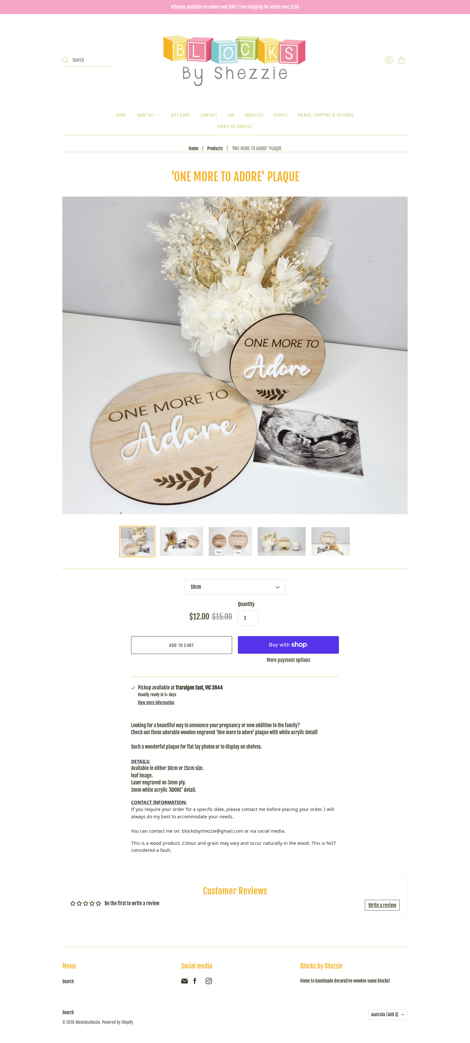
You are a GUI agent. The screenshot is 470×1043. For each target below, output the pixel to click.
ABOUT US (254, 115)
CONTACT (209, 115)
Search (68, 981)
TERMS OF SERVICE (235, 126)
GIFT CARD (181, 115)
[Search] (65, 60)
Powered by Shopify (117, 1022)
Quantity (246, 604)
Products (215, 148)
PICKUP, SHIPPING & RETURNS (326, 115)
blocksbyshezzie (87, 1022)
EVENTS (280, 115)
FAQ (231, 115)
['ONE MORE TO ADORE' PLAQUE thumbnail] (137, 541)
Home (121, 115)
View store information (156, 702)
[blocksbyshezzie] (235, 60)
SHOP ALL (146, 115)
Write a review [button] (382, 905)
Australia (384, 1014)
